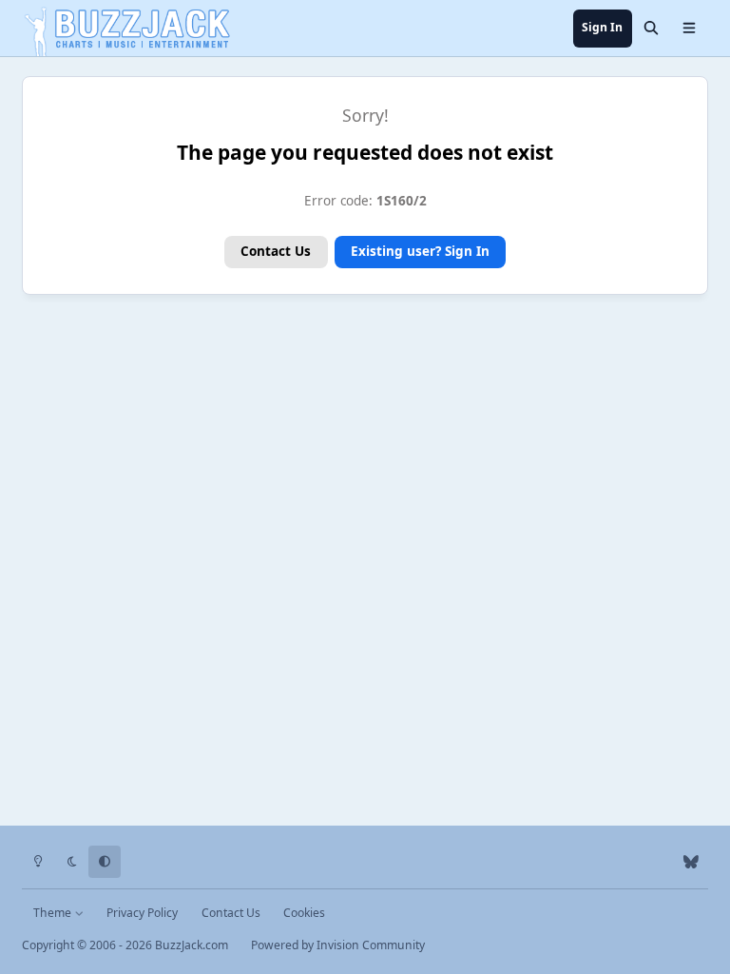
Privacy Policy (142, 913)
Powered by (338, 945)
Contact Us (275, 251)
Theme (53, 913)
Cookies (304, 913)
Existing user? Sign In (420, 251)
